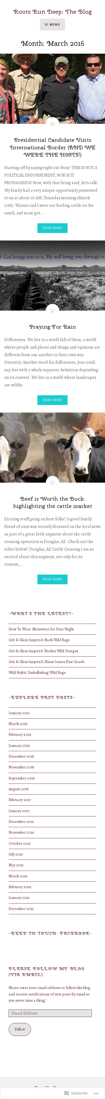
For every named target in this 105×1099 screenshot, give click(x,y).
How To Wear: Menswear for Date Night (41, 629)
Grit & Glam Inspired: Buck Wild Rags (39, 640)
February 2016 (20, 886)
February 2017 (20, 799)
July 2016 (16, 854)
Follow (20, 1029)
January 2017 (19, 810)
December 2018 (21, 756)
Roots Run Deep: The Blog (52, 12)
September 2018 (22, 778)
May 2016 (16, 865)
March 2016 (18, 876)
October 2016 (19, 843)
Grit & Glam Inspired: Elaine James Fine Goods (47, 661)
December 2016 (21, 821)
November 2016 (21, 832)
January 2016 (19, 897)
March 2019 (18, 723)
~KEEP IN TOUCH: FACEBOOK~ (50, 933)
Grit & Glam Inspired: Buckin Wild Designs (43, 651)
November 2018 (21, 767)
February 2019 (20, 734)
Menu (55, 24)
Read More (52, 228)
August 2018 (19, 789)
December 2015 (21, 908)
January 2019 (19, 745)
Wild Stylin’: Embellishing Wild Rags (37, 672)
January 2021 (19, 713)
